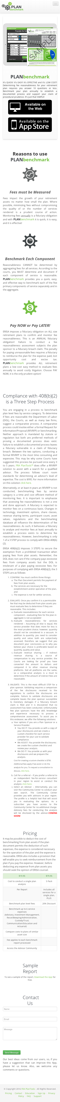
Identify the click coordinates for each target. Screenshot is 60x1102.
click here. (26, 482)
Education (30, 1093)
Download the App (43, 977)
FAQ (29, 1096)
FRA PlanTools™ (24, 465)
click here (25, 771)
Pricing (8, 1093)
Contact (18, 1093)
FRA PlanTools (28, 1089)
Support (38, 1096)
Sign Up (41, 1093)
